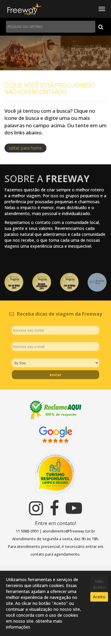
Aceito (99, 597)
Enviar (55, 374)
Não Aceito (99, 584)
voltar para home (25, 148)
